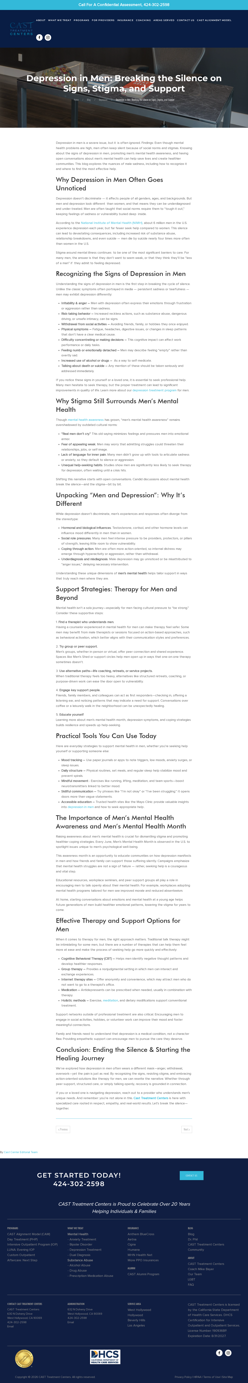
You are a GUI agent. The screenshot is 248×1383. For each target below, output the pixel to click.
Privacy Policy (183, 1377)
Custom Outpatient (21, 1255)
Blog (89, 99)
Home (76, 99)
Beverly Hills (136, 1320)
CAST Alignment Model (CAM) (28, 1234)
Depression (103, 99)
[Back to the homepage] (21, 29)
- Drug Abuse (77, 1270)
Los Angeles (136, 1325)
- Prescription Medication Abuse (90, 1276)
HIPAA (197, 1377)
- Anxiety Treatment (82, 1239)
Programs (81, 20)
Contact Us (185, 20)
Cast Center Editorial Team (21, 1152)
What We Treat (59, 20)
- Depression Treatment (84, 1249)
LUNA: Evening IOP (20, 1249)
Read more (105, 1357)
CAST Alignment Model (214, 20)
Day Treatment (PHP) (22, 1239)
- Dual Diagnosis (79, 1255)
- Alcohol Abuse (79, 1265)
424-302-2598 (79, 1184)
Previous (64, 1129)
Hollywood (135, 1315)
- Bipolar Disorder (80, 1244)
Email (10, 1326)
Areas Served (163, 20)
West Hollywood (139, 1310)
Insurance (125, 20)
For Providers (103, 20)
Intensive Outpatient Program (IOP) (32, 1244)
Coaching (143, 20)
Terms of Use (211, 1377)
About (41, 20)
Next (186, 1129)
